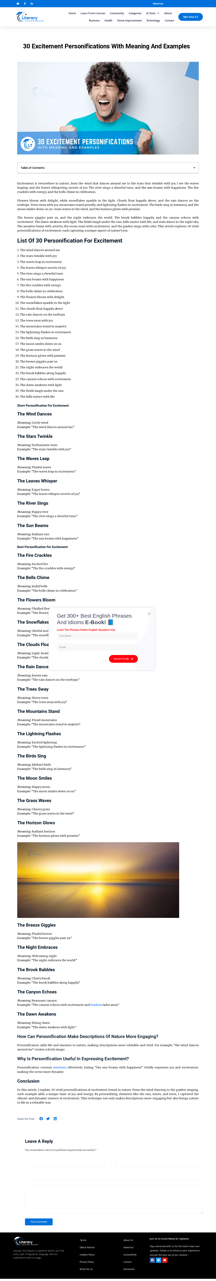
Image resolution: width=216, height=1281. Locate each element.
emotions (60, 1067)
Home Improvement (129, 20)
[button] (194, 168)
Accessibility (130, 1254)
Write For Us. (86, 1269)
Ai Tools (150, 13)
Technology (153, 20)
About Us (128, 1240)
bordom (96, 1005)
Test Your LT (190, 17)
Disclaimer (129, 1269)
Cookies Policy (87, 1254)
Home (72, 13)
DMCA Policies (87, 1247)
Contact (169, 20)
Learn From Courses (93, 13)
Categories (135, 13)
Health (108, 20)
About (168, 13)
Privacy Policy (87, 1261)
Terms (83, 1240)
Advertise (158, 3)
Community (117, 13)
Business (94, 20)
